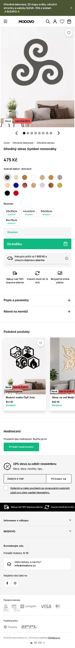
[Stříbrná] (42, 185)
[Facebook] (7, 583)
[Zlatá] (59, 185)
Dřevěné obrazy (46, 142)
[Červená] (16, 193)
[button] (71, 8)
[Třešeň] (51, 185)
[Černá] (7, 193)
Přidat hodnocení (21, 446)
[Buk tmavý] (24, 177)
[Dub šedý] (59, 177)
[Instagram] (15, 583)
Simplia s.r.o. (54, 637)
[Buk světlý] (16, 177)
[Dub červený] (51, 177)
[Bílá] (33, 177)
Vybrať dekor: (17, 168)
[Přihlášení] (55, 21)
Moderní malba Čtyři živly (20, 397)
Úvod (6, 142)
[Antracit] (7, 177)
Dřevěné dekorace (23, 142)
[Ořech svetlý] (33, 185)
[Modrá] (16, 185)
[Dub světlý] (42, 177)
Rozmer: (9, 203)
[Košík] (69, 21)
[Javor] (7, 185)
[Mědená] (24, 185)
